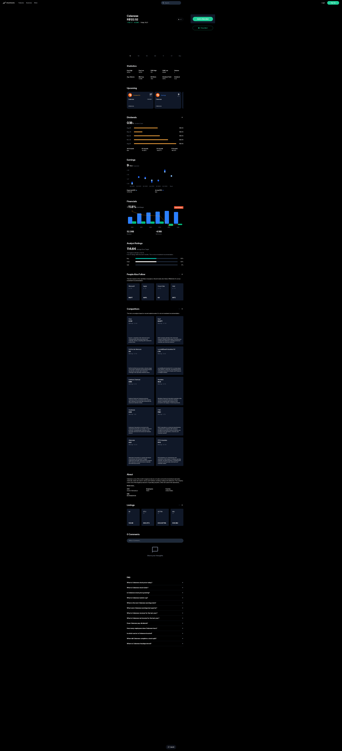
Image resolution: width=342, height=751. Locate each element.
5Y (171, 56)
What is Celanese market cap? (155, 598)
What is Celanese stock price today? (155, 582)
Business (29, 3)
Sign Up (333, 3)
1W (138, 56)
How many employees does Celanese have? (155, 628)
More (35, 3)
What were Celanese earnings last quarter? (155, 608)
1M (147, 56)
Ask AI (172, 747)
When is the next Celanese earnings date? (155, 603)
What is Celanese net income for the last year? (155, 618)
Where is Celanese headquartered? (155, 643)
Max (180, 56)
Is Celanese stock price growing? (155, 593)
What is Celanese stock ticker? (155, 588)
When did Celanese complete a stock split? (155, 638)
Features (21, 3)
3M (155, 56)
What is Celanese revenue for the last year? (155, 613)
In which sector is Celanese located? (155, 633)
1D (130, 56)
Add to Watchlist (203, 19)
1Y (163, 56)
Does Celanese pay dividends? (155, 623)
